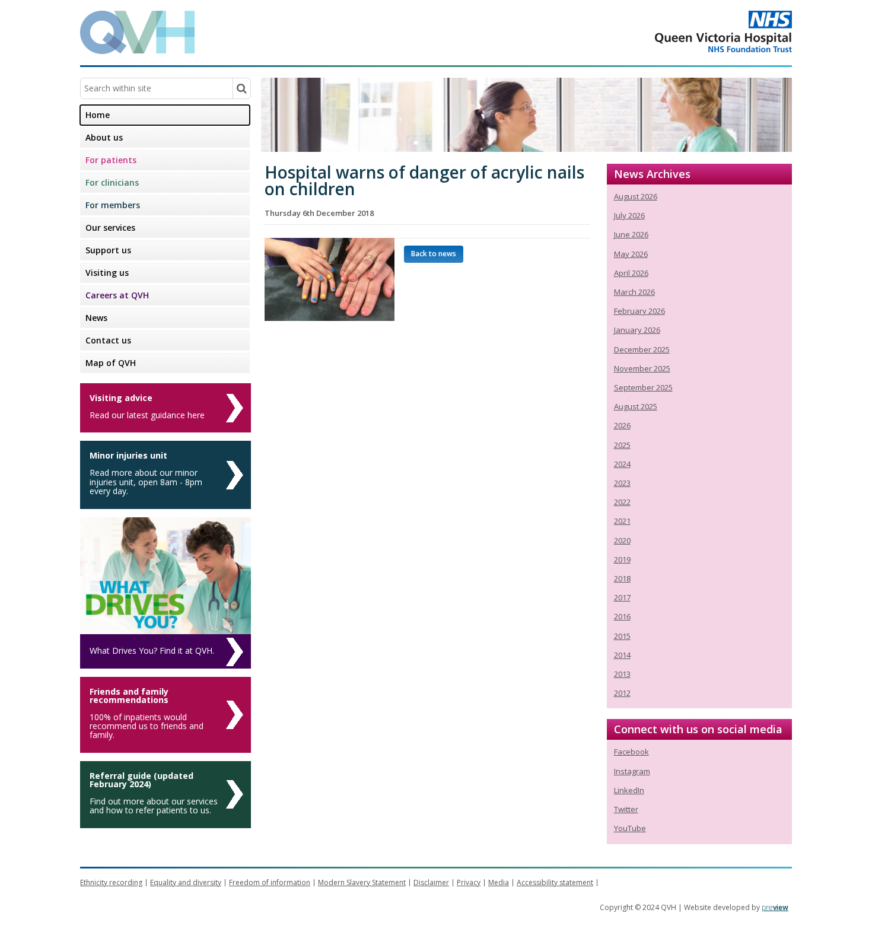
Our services (110, 227)
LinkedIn (629, 790)
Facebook (631, 751)
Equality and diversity (185, 882)
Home (97, 114)
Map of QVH (110, 362)
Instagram (632, 771)
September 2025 (643, 387)
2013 (622, 674)
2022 (622, 502)
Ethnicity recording (111, 882)
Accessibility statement (555, 882)
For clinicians (112, 182)
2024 (622, 464)
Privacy (468, 882)
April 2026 (631, 273)
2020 (622, 540)
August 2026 (635, 196)
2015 (622, 636)
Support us (108, 250)
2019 (622, 559)
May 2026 (631, 254)
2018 (622, 578)
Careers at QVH (117, 295)
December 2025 (642, 349)
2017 (622, 597)
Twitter (626, 809)
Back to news (433, 254)
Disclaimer (431, 882)
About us (104, 137)
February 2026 (639, 311)
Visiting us (107, 272)
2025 (622, 445)
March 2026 (634, 292)
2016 (622, 616)
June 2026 (631, 234)
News (96, 317)
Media (498, 882)
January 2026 (637, 329)
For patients (110, 160)
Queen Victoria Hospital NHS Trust (676, 31)
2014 (622, 655)
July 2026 (629, 215)
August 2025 (635, 406)
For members (112, 205)
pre (775, 907)
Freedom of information (269, 882)
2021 (622, 521)
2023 (622, 483)
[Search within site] (241, 88)
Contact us (108, 340)
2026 (622, 425)
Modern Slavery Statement (362, 882)
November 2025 (642, 368)
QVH (137, 32)
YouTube (630, 828)
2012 (622, 693)
